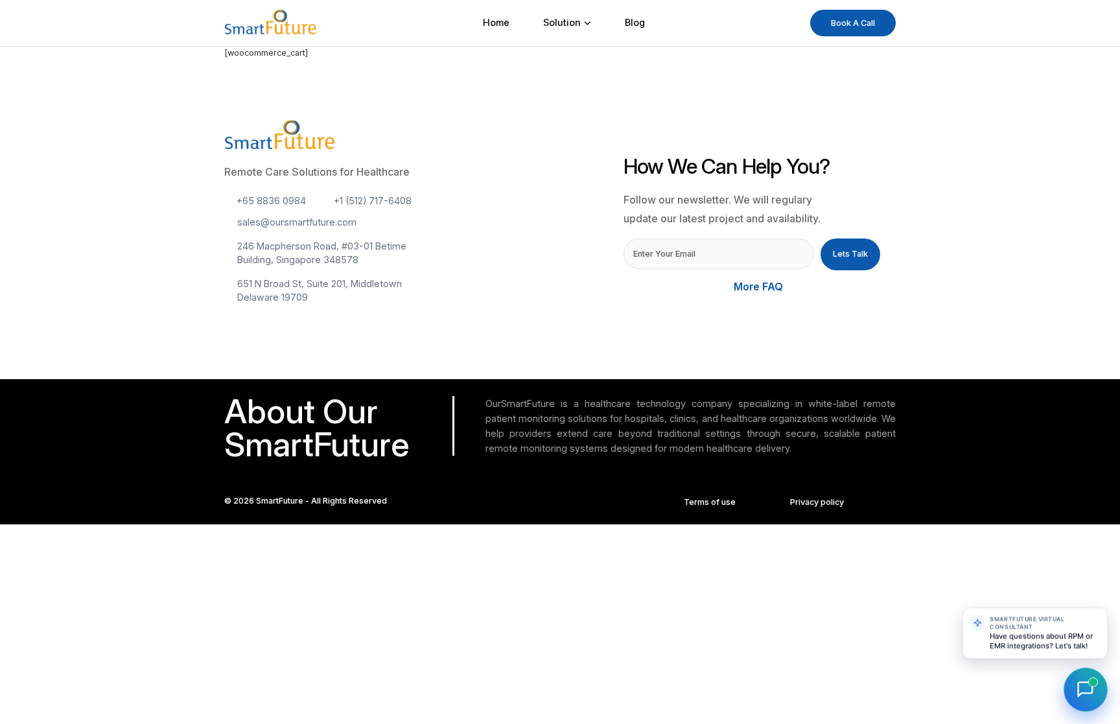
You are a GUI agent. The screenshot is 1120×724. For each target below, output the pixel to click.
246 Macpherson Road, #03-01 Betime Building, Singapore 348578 (321, 252)
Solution (562, 22)
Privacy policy (817, 502)
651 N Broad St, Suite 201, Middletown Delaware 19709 (319, 290)
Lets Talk (850, 254)
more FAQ (760, 287)
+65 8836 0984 (271, 200)
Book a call (853, 23)
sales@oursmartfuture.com (296, 222)
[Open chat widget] (1086, 690)
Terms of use (710, 502)
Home (496, 22)
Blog (635, 22)
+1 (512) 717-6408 (373, 200)
